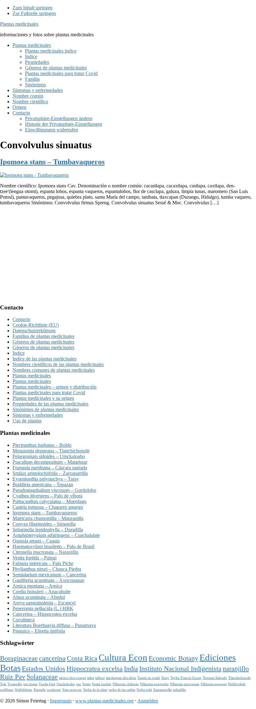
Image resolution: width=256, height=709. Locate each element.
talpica (100, 678)
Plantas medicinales (19, 24)
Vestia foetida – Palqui (34, 557)
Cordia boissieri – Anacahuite (41, 591)
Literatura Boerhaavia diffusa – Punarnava (54, 625)
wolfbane (6, 689)
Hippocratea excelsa (94, 668)
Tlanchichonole (239, 678)
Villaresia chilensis (125, 684)
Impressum (60, 700)
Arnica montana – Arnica (37, 586)
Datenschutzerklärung (34, 330)
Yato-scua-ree (72, 689)
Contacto (21, 319)
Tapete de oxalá (148, 678)
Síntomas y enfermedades (37, 415)
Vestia (86, 684)
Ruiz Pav (12, 677)
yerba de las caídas (121, 689)
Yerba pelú (144, 689)
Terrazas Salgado (215, 678)
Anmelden (147, 700)
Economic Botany (173, 658)
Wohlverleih (236, 684)
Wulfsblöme (23, 689)
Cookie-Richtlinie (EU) (35, 325)
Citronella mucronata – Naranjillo (45, 552)
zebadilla (179, 689)
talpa (90, 678)
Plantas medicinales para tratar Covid (48, 392)
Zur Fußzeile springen (34, 13)
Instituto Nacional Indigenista (180, 668)
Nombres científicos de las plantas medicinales (58, 364)
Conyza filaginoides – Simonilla (44, 524)
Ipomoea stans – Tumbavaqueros (52, 162)
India (131, 668)
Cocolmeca (23, 619)
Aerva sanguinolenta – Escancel (44, 602)
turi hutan (30, 684)
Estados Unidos (43, 668)
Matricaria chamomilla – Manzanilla (47, 518)
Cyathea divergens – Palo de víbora (47, 495)
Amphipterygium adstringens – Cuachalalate (56, 535)
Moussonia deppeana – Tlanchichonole (51, 450)
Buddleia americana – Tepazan (42, 484)
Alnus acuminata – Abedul (38, 597)
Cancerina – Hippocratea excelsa (44, 614)
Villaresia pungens (213, 684)
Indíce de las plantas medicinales (44, 358)
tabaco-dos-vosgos (72, 678)
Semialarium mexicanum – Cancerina (49, 574)
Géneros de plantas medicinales (43, 341)
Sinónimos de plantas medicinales (45, 409)
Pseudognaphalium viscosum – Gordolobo (54, 490)
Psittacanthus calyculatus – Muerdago (49, 501)
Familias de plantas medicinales (43, 336)
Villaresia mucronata (184, 684)
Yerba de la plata (95, 689)
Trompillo (14, 684)
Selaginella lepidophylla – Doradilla (47, 529)
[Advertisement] (128, 254)
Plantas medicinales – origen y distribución (54, 387)
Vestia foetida (101, 684)
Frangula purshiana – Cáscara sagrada (49, 467)
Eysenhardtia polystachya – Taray (45, 479)
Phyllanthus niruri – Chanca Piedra (46, 569)
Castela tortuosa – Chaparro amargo (47, 507)
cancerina (52, 658)
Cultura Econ (123, 657)
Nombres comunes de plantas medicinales (53, 370)
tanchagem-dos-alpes (121, 678)
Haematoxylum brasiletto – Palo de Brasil (53, 546)
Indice (18, 353)
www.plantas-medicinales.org (104, 700)
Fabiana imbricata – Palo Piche (42, 563)
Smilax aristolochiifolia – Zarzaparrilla (50, 473)
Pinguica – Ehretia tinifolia (38, 631)
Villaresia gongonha (154, 684)
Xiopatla (39, 689)
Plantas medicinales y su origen (43, 398)
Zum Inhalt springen (32, 7)
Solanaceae (42, 677)
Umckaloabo (66, 684)
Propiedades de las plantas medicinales (50, 403)
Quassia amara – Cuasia (36, 540)
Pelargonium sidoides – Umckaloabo (48, 456)
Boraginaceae (19, 658)
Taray (165, 678)
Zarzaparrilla (162, 689)
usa (78, 684)
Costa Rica (82, 658)
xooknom (54, 689)
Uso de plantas (27, 420)
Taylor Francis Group (185, 678)
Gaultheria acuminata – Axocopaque (48, 580)
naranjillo (236, 668)
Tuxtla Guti (47, 684)
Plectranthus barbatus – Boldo (41, 445)
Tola (3, 684)
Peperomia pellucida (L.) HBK (42, 608)
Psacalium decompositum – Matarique (49, 462)
